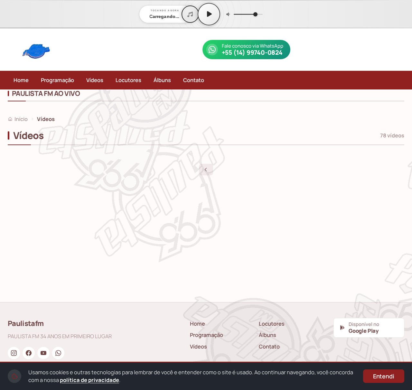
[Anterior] (206, 169)
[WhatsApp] (58, 353)
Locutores (128, 80)
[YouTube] (43, 353)
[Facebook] (29, 353)
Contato (193, 80)
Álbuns (162, 80)
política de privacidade (89, 380)
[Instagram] (14, 353)
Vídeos (94, 80)
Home (21, 80)
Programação (57, 80)
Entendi (383, 376)
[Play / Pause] (209, 14)
